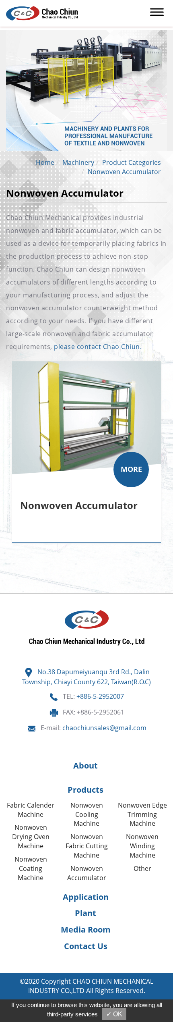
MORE (131, 469)
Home (45, 162)
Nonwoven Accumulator (124, 171)
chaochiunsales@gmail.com (104, 727)
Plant (85, 913)
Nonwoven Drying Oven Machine (30, 836)
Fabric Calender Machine (30, 810)
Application (86, 896)
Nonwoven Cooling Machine (86, 814)
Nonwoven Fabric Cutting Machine (87, 846)
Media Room (86, 929)
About (85, 765)
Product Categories (131, 162)
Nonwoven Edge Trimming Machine (142, 814)
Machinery (78, 162)
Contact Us (85, 946)
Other (142, 868)
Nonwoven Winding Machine (142, 846)
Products (85, 789)
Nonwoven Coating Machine (30, 868)
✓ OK (114, 1014)
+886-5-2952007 (100, 696)
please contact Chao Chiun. (98, 346)
